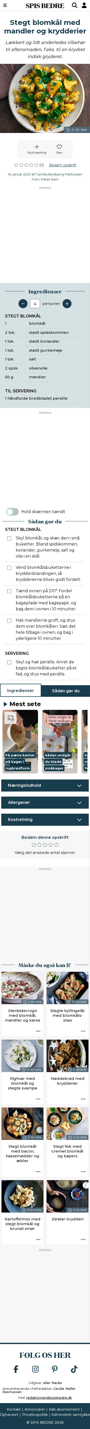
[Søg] (74, 5)
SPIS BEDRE (45, 5)
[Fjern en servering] (23, 303)
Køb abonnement (64, 1409)
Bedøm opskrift (62, 165)
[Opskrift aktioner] (38, 1031)
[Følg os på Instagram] (35, 1369)
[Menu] (11, 5)
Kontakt (14, 1409)
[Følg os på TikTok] (74, 1369)
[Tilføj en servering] (67, 303)
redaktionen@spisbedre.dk (49, 1398)
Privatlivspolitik (35, 1414)
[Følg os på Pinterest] (55, 1369)
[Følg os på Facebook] (16, 1369)
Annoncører (34, 1409)
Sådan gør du (66, 690)
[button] (20, 741)
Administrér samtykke (71, 1414)
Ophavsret (9, 1414)
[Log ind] (84, 5)
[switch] (12, 512)
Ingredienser (20, 690)
